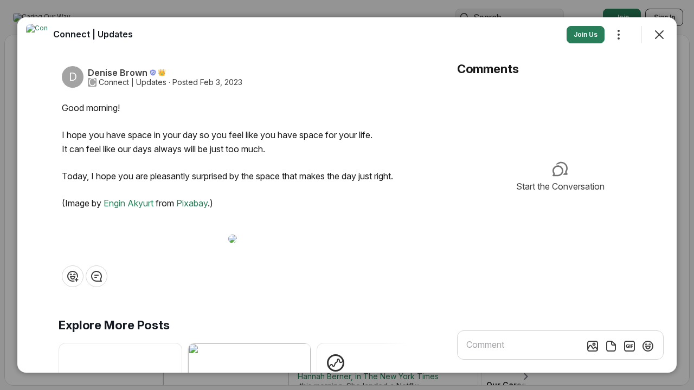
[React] (72, 276)
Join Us (585, 34)
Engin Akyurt (128, 203)
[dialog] (347, 195)
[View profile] (37, 35)
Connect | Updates (132, 82)
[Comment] (96, 276)
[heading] (93, 34)
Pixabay (192, 203)
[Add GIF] (629, 346)
